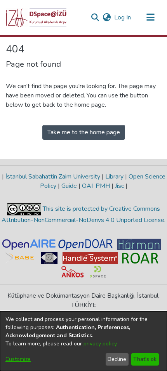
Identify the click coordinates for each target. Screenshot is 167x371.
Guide (69, 186)
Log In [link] (123, 17)
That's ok (145, 359)
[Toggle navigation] (150, 17)
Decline (117, 359)
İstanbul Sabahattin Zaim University (53, 176)
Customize (18, 359)
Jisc (119, 186)
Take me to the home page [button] (83, 132)
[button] (36, 17)
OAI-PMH (95, 186)
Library (114, 176)
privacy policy (100, 343)
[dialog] (83, 341)
